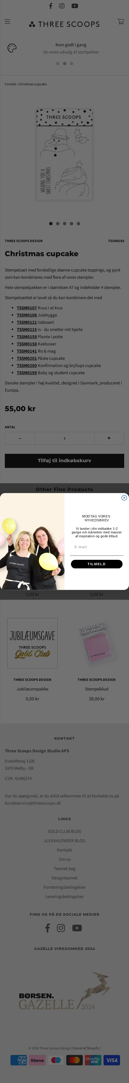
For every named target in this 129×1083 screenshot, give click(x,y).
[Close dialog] (124, 497)
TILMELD (97, 564)
